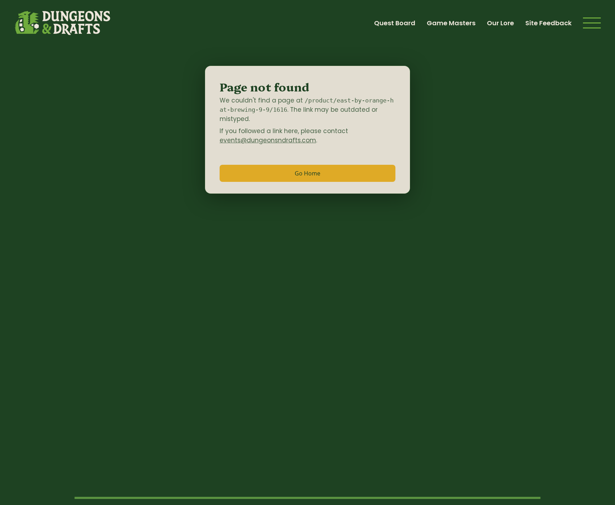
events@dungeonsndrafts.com (268, 140)
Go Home (307, 173)
